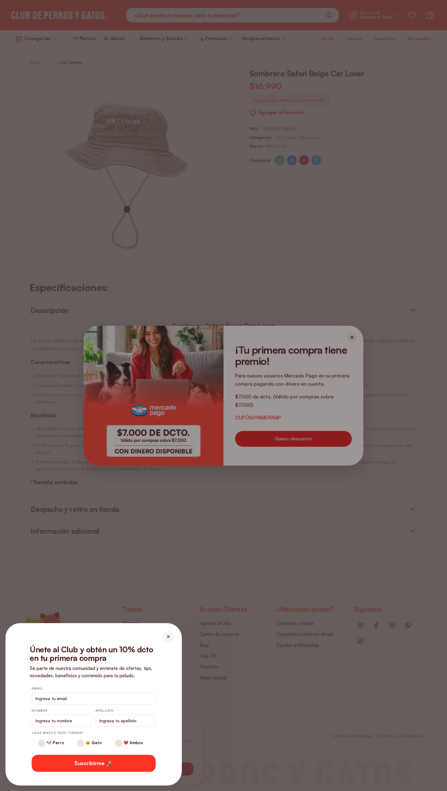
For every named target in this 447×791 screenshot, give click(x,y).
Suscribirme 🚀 (93, 763)
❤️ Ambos (132, 742)
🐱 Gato (93, 742)
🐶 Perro (54, 742)
